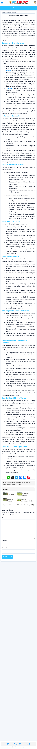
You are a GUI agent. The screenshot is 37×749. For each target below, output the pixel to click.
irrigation (8, 70)
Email (4, 548)
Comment (5, 518)
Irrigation (9, 88)
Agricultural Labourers (25, 494)
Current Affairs (12, 8)
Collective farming (10, 500)
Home (3, 8)
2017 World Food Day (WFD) (25, 505)
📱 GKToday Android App (18, 747)
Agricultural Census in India (9, 506)
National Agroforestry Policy (27, 500)
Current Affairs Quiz (25, 8)
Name (4, 540)
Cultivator (11, 494)
